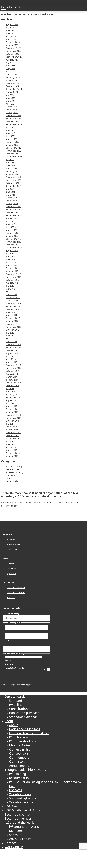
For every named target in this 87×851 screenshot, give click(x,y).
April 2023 (11, 136)
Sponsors (11, 573)
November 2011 (13, 418)
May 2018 (10, 288)
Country (9, 659)
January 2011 (12, 429)
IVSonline (15, 705)
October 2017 (12, 309)
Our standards (15, 696)
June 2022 (10, 162)
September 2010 (14, 438)
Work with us (14, 847)
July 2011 (10, 423)
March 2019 (11, 265)
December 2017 (13, 303)
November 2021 (13, 180)
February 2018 (13, 297)
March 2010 (11, 450)
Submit (43, 669)
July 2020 (10, 221)
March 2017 (11, 315)
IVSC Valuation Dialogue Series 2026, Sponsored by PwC (45, 784)
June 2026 (10, 30)
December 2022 (13, 147)
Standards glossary (22, 798)
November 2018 (13, 277)
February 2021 (13, 200)
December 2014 (13, 365)
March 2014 (11, 376)
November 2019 (13, 241)
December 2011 (13, 415)
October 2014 (12, 371)
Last (7, 640)
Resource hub (19, 778)
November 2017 (13, 306)
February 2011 (13, 426)
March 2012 (11, 406)
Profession (12, 549)
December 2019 (13, 238)
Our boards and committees (29, 733)
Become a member (16, 587)
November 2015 (13, 347)
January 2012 (12, 412)
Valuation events (21, 802)
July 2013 (10, 388)
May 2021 (10, 194)
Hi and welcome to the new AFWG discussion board (28, 14)
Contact (11, 597)
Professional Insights (16, 472)
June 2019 (10, 256)
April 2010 (11, 447)
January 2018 (12, 300)
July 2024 (10, 95)
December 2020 (13, 206)
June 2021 (10, 191)
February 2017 (13, 318)
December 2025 (13, 48)
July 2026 (10, 27)
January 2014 (12, 379)
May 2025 (10, 68)
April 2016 (11, 338)
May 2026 (10, 33)
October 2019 (12, 244)
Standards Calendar (23, 717)
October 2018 (12, 280)
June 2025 (10, 65)
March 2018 (11, 294)
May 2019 (10, 259)
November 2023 (13, 118)
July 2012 (10, 403)
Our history (17, 761)
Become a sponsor (16, 592)
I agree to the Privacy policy (14, 668)
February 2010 (13, 453)
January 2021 (12, 203)
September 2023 (14, 124)
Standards (16, 700)
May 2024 (10, 100)
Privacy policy (27, 685)
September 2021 (14, 186)
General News (12, 469)
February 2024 (13, 109)
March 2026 (11, 39)
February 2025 (13, 77)
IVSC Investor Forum (24, 741)
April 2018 (11, 291)
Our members (19, 757)
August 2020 (12, 218)
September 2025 (14, 56)
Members (11, 568)
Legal (8, 478)
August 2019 (12, 250)
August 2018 (12, 282)
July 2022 (10, 159)
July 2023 (10, 127)
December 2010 (13, 432)
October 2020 (12, 212)
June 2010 (10, 444)
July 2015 (10, 356)
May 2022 (10, 165)
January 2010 (12, 456)
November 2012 (13, 397)
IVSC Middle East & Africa (23, 810)
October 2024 (12, 86)
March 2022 (11, 168)
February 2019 (13, 268)
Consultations (13, 544)
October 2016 (12, 329)
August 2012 (12, 400)
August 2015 (12, 353)
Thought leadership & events (25, 770)
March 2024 (11, 106)
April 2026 (11, 36)
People (10, 563)
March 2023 (11, 139)
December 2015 (13, 344)
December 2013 (13, 382)
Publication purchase (24, 713)
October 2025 (12, 54)
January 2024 (12, 112)
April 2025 (11, 71)
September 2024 (14, 89)
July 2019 (10, 253)
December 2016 (13, 324)
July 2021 (10, 189)
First (7, 631)
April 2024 (11, 103)
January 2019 (12, 271)
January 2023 (12, 145)
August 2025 (12, 59)
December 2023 (13, 115)
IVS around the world (20, 822)
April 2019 (11, 262)
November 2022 (13, 150)
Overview (11, 539)
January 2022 (12, 174)
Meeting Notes (19, 745)
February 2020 (13, 233)
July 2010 (10, 441)
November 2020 (13, 209)
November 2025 (13, 51)
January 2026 (12, 45)
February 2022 (13, 171)
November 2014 (13, 368)
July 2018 (10, 285)
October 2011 (12, 420)
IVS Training (17, 774)
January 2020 (12, 236)
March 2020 (11, 230)
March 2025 (11, 74)
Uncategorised (13, 481)
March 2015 (11, 362)
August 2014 (12, 373)
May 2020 (10, 224)
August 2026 (12, 24)
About (9, 721)
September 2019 (14, 247)
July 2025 (10, 62)
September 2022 (14, 156)
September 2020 (14, 215)
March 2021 (11, 197)
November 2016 (13, 327)
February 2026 (13, 42)
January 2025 (12, 80)
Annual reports (19, 765)
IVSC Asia (10, 475)
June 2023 (10, 130)
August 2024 (12, 92)
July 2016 (10, 332)
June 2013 (10, 391)
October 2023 (12, 121)
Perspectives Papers (15, 466)
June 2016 (10, 335)
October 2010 (12, 435)
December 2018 (13, 274)
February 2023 (13, 142)
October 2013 (12, 385)
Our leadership (19, 749)
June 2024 (10, 98)
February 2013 (13, 394)
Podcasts (15, 790)
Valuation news (20, 794)
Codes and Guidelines (24, 729)
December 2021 (13, 177)
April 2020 (11, 227)
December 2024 (13, 83)
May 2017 (10, 312)
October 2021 (12, 183)
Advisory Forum (20, 839)
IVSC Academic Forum (24, 737)
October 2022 (12, 153)
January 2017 (12, 321)
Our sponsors (19, 753)
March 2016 (11, 341)
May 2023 (10, 133)
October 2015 (12, 350)
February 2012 (13, 409)
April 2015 (11, 359)
